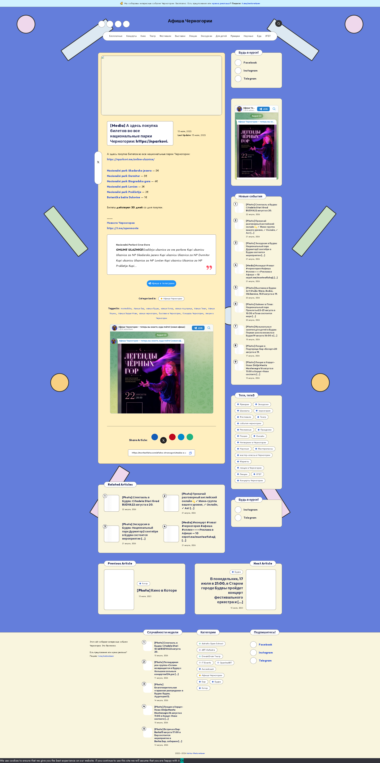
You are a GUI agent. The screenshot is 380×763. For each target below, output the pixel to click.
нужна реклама (221, 3)
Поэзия (243, 436)
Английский (208, 669)
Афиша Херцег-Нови (127, 313)
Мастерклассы (265, 448)
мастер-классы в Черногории (255, 455)
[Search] (278, 23)
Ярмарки (235, 36)
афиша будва (152, 308)
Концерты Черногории (193, 313)
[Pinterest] (118, 24)
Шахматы (245, 410)
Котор (145, 583)
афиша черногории (148, 313)
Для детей (221, 36)
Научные (248, 36)
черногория (265, 410)
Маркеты (244, 461)
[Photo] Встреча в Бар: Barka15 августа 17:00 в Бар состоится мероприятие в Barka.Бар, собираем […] (168, 735)
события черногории (250, 423)
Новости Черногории (121, 223)
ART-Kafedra (208, 650)
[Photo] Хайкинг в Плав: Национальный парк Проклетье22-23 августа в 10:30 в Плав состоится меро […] (260, 310)
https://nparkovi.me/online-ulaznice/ (131, 159)
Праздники (266, 429)
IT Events (206, 662)
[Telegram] (126, 24)
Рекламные (246, 429)
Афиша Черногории (172, 298)
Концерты (131, 36)
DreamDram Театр (211, 656)
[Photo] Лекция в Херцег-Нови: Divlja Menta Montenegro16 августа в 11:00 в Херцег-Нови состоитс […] (260, 368)
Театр (153, 36)
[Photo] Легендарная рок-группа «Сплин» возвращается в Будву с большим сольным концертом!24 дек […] (167, 668)
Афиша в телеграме (162, 283)
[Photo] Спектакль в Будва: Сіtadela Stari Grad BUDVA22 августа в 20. (140, 501)
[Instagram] (109, 24)
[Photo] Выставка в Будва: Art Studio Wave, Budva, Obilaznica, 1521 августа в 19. (262, 291)
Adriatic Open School (212, 643)
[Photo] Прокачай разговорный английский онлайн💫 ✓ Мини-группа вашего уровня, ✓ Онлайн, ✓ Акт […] (200, 501)
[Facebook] (101, 24)
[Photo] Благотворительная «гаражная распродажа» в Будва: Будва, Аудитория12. (168, 690)
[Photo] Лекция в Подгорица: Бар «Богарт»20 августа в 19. (261, 349)
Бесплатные (115, 36)
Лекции (193, 36)
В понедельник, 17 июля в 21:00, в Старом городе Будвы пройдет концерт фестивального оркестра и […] (222, 590)
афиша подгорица (183, 308)
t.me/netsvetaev (251, 3)
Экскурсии (206, 36)
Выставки (180, 36)
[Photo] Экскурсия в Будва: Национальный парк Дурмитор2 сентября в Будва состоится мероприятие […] (140, 531)
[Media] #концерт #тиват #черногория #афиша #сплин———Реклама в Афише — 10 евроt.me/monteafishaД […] (199, 531)
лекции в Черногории (251, 468)
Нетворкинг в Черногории (253, 442)
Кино (143, 36)
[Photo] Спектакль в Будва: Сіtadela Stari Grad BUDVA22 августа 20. (167, 647)
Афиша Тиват (200, 308)
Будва (238, 572)
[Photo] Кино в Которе (157, 590)
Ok (182, 761)
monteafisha (126, 308)
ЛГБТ (268, 36)
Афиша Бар (139, 308)
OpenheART (226, 662)
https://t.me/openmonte (123, 228)
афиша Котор (167, 308)
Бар (204, 681)
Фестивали (165, 36)
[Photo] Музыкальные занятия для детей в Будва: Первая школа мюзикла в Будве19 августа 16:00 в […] (261, 331)
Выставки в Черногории (169, 313)
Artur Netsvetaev (196, 753)
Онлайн (260, 436)
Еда (259, 36)
